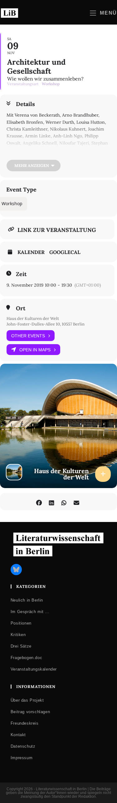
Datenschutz (23, 746)
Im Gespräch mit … (30, 611)
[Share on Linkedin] (51, 501)
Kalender (31, 252)
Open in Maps (35, 349)
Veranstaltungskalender (34, 669)
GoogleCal (64, 252)
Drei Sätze (21, 646)
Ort (20, 308)
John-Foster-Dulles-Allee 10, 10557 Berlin (46, 324)
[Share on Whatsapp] (64, 501)
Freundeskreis (25, 723)
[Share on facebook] (39, 501)
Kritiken (18, 634)
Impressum (21, 757)
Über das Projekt (27, 700)
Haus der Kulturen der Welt (33, 318)
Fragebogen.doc (26, 657)
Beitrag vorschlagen (30, 711)
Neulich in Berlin (27, 600)
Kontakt (18, 734)
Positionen (21, 623)
